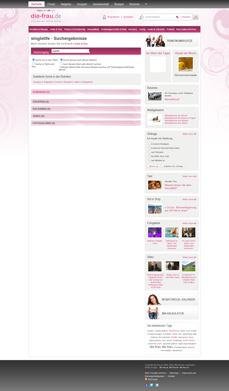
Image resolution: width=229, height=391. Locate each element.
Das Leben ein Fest (186, 29)
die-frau (155, 347)
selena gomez (155, 340)
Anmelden (128, 17)
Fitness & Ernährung (74, 29)
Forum (51, 4)
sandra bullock (161, 331)
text (163, 340)
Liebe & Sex (56, 29)
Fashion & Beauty (39, 29)
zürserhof (152, 344)
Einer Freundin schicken (155, 373)
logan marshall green (187, 344)
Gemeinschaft (101, 4)
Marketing (174, 373)
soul (188, 331)
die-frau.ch (184, 367)
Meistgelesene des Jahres (176, 123)
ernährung (177, 340)
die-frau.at (163, 367)
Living (142, 29)
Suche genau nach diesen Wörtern (80, 60)
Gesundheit (93, 29)
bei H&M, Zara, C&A (160, 156)
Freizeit (170, 29)
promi (174, 334)
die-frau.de (174, 367)
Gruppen (82, 4)
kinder (174, 337)
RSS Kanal (152, 379)
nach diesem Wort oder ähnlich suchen (82, 64)
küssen (191, 347)
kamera (150, 331)
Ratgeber (66, 4)
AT (45, 10)
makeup (154, 337)
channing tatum (180, 347)
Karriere (132, 29)
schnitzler (167, 334)
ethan (182, 331)
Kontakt (171, 376)
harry (191, 337)
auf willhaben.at (158, 160)
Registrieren (114, 17)
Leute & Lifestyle (156, 29)
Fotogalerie (87, 82)
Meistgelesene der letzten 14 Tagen (180, 118)
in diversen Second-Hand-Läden (165, 148)
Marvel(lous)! (172, 99)
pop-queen (183, 337)
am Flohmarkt (157, 152)
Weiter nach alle (189, 134)
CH (53, 10)
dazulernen (177, 350)
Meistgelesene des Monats (176, 120)
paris (159, 343)
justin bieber (189, 340)
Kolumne (135, 4)
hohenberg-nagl (189, 334)
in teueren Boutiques (160, 144)
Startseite (36, 4)
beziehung (174, 330)
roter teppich (166, 350)
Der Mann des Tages (158, 53)
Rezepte (119, 4)
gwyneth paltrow (170, 344)
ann (180, 334)
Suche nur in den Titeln (46, 60)
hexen (169, 340)
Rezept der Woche (185, 53)
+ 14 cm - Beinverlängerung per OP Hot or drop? (180, 209)
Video (76, 82)
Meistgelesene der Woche (176, 115)
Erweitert (186, 17)
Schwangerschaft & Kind (113, 29)
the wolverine (164, 337)
